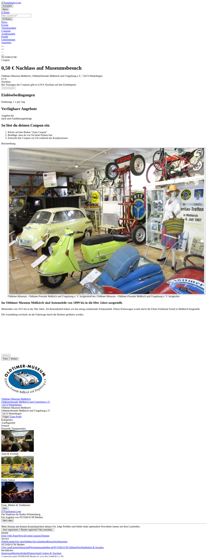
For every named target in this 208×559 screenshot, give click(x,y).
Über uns (6, 547)
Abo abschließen (23, 541)
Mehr (5, 508)
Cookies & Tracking (51, 553)
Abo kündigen (39, 541)
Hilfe (3, 541)
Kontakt (10, 541)
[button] (104, 95)
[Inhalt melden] (2, 55)
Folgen (6, 417)
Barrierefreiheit (20, 553)
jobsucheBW (25, 547)
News (22, 535)
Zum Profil (15, 416)
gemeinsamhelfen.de (42, 547)
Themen (45, 535)
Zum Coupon (9, 88)
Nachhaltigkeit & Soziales (90, 547)
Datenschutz (34, 553)
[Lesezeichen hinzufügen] (2, 52)
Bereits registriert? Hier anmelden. (37, 530)
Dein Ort (5, 535)
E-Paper (14, 535)
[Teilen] (2, 49)
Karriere (15, 547)
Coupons (36, 535)
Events (28, 535)
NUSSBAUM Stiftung (65, 547)
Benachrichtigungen (57, 541)
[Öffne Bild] (106, 221)
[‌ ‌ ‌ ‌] (104, 324)
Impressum (7, 553)
